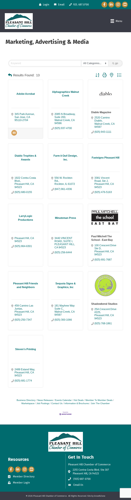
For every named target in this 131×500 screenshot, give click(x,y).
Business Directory (26, 400)
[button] (10, 75)
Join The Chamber (100, 403)
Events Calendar (63, 400)
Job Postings (42, 403)
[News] (14, 134)
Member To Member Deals (98, 400)
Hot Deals (79, 400)
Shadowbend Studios (104, 304)
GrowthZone (99, 496)
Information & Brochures (76, 403)
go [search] (116, 63)
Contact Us (56, 403)
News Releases (45, 400)
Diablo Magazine (101, 112)
